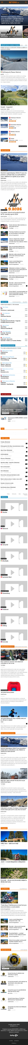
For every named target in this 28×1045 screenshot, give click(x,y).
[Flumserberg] (14, 588)
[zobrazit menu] (2, 2)
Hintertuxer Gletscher (16, 117)
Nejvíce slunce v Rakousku (8, 356)
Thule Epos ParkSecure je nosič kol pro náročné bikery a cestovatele (14, 906)
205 (26, 484)
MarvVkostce (11, 126)
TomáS (2, 464)
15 (26, 488)
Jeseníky (2, 526)
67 (26, 443)
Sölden (12, 138)
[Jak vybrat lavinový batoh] (14, 689)
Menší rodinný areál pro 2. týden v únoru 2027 (11, 479)
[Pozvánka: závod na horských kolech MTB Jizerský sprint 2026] (11, 33)
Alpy (26, 345)
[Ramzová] (14, 523)
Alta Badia (5, 561)
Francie (25, 494)
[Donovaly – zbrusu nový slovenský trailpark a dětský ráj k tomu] (4, 284)
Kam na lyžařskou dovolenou (8, 733)
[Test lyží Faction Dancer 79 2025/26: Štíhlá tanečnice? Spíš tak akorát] (3, 999)
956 (26, 459)
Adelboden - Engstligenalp (7, 384)
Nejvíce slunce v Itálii (6, 362)
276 (26, 464)
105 (26, 476)
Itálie (26, 45)
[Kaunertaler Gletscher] (4, 126)
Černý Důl (5, 544)
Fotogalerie (4, 828)
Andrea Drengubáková (14, 235)
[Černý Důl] (14, 539)
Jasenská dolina (5, 378)
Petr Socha (10, 993)
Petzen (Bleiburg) (5, 359)
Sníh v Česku (5, 307)
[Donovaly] (14, 637)
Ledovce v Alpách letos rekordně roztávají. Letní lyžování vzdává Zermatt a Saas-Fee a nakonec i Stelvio (18, 240)
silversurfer (3, 447)
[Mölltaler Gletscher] (4, 133)
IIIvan (2, 472)
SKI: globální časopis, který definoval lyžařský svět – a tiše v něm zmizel (12, 410)
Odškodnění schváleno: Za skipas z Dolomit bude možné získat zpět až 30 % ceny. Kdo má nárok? (18, 270)
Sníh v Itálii (4, 319)
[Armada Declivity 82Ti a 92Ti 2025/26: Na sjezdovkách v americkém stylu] (3, 983)
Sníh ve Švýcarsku (6, 337)
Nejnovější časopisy (6, 394)
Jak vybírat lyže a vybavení (8, 646)
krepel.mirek (3, 451)
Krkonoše (3, 542)
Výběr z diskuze (5, 438)
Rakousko (21, 45)
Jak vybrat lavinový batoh (7, 692)
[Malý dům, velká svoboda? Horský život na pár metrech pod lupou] (4, 256)
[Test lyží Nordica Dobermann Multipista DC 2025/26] (3, 1008)
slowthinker (3, 460)
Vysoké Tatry (3, 607)
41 (26, 472)
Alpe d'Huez (3, 327)
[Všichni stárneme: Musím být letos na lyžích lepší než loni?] (4, 226)
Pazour (10, 119)
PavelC (2, 443)
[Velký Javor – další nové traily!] (14, 841)
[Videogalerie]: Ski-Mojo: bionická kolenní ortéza (12, 446)
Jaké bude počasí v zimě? (21, 387)
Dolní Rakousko (4, 510)
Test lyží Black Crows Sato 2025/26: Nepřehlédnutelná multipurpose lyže (12, 965)
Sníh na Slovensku (6, 331)
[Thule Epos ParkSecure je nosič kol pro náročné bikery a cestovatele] (4, 233)
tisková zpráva (4, 216)
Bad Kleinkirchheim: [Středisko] (8, 487)
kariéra (14, 1024)
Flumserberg (6, 593)
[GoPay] (14, 1036)
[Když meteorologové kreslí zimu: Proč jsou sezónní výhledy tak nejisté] (4, 277)
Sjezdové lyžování (5, 413)
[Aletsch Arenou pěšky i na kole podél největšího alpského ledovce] (4, 941)
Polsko (14, 45)
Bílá (2, 308)
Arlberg (4, 625)
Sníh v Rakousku (6, 313)
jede (1, 480)
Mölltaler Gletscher (15, 131)
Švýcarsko (25, 493)
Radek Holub (3, 180)
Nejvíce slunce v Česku (7, 350)
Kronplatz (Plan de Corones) (7, 322)
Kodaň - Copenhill (6, 107)
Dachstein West (7, 577)
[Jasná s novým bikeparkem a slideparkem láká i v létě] (4, 262)
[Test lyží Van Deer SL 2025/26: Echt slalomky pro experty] (3, 974)
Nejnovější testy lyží (6, 949)
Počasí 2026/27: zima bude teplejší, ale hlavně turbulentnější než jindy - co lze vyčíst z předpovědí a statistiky (18, 293)
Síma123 (2, 488)
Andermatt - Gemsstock (6, 339)
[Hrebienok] (14, 604)
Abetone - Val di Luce (6, 364)
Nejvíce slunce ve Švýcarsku (8, 381)
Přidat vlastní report (22, 146)
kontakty (10, 1024)
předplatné (16, 1040)
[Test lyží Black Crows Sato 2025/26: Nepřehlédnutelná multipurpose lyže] (14, 962)
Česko (9, 45)
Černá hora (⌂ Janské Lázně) (7, 310)
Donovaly (5, 642)
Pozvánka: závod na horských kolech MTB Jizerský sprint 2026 (13, 213)
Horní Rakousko (4, 574)
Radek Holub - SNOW (5, 109)
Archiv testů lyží (24, 949)
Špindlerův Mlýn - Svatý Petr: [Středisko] (10, 462)
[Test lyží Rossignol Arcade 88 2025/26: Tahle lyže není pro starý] (3, 991)
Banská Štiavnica (5, 376)
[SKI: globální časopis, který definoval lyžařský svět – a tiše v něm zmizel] (14, 406)
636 (26, 455)
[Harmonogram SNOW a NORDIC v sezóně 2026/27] (3, 419)
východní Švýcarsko (4, 591)
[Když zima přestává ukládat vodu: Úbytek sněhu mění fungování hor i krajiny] (4, 248)
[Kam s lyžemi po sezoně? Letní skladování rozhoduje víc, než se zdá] (14, 658)
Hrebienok (5, 609)
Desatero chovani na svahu (7, 483)
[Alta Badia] (14, 556)
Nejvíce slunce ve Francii (7, 369)
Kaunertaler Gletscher (16, 124)
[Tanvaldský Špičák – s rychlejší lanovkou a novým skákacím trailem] (4, 935)
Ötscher (4, 512)
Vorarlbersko (3, 623)
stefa (2, 468)
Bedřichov (3, 353)
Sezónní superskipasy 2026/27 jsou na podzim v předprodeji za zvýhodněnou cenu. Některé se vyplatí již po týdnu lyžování (13, 175)
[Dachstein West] (14, 572)
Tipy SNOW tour (5, 888)
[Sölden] (4, 140)
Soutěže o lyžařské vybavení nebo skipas (18, 646)
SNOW (9, 421)
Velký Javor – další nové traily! (9, 843)
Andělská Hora (4, 352)
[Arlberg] (14, 620)
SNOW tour (3, 841)
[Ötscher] (14, 507)
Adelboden (3, 382)
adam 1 (2, 484)
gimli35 (2, 74)
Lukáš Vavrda (3, 694)
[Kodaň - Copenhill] (14, 95)
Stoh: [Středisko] (4, 470)
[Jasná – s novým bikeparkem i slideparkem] (14, 858)
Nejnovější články (5, 150)
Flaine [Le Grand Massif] (6, 328)
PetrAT (2, 455)
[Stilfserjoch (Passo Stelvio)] (14, 60)
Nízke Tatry (3, 639)
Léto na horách (4, 32)
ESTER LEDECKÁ (4, 454)
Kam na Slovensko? (5, 466)
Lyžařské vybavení (4, 659)
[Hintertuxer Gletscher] (4, 119)
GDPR (18, 1024)
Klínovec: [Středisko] (5, 458)
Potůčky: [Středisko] (5, 442)
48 (26, 468)
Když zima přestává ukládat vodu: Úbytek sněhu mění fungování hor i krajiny (17, 248)
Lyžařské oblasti (5, 14)
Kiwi (10, 133)
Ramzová (5, 528)
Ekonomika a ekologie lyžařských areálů (10, 475)
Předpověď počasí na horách (8, 345)
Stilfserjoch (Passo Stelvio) (11, 72)
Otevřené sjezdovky (16, 302)
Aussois (3, 370)
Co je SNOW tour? (23, 888)
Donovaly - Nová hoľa (6, 333)
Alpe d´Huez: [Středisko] (6, 450)
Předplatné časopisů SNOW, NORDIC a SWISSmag (13, 1029)
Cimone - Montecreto (6, 366)
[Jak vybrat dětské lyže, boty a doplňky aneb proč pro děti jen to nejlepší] (14, 715)
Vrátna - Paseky (4, 334)
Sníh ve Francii (5, 325)
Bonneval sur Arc (5, 372)
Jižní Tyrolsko (3, 558)
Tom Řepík (11, 228)
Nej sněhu (25, 302)
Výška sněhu (4, 302)
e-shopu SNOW (10, 1030)
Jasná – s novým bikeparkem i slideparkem (13, 862)
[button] (26, 2)
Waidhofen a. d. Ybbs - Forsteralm (9, 358)
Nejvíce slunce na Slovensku (8, 375)
